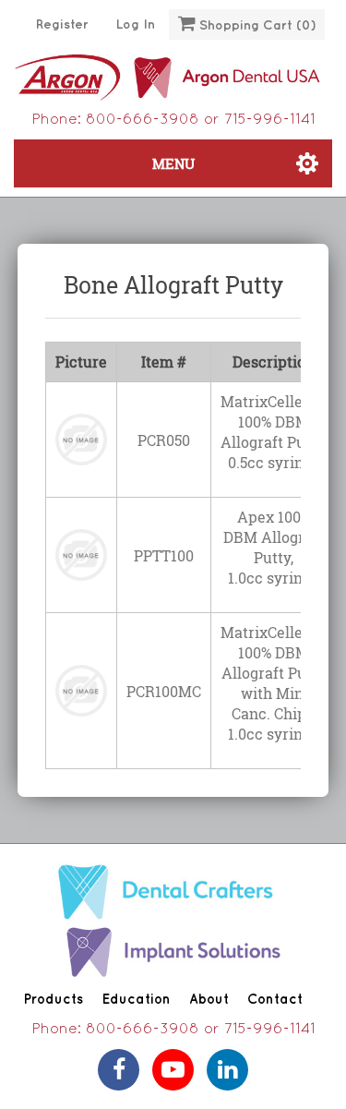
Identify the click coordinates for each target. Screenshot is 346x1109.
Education (136, 1000)
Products (53, 1000)
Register (62, 24)
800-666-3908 (142, 120)
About (209, 1000)
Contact (275, 1000)
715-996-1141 (270, 120)
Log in (135, 24)
